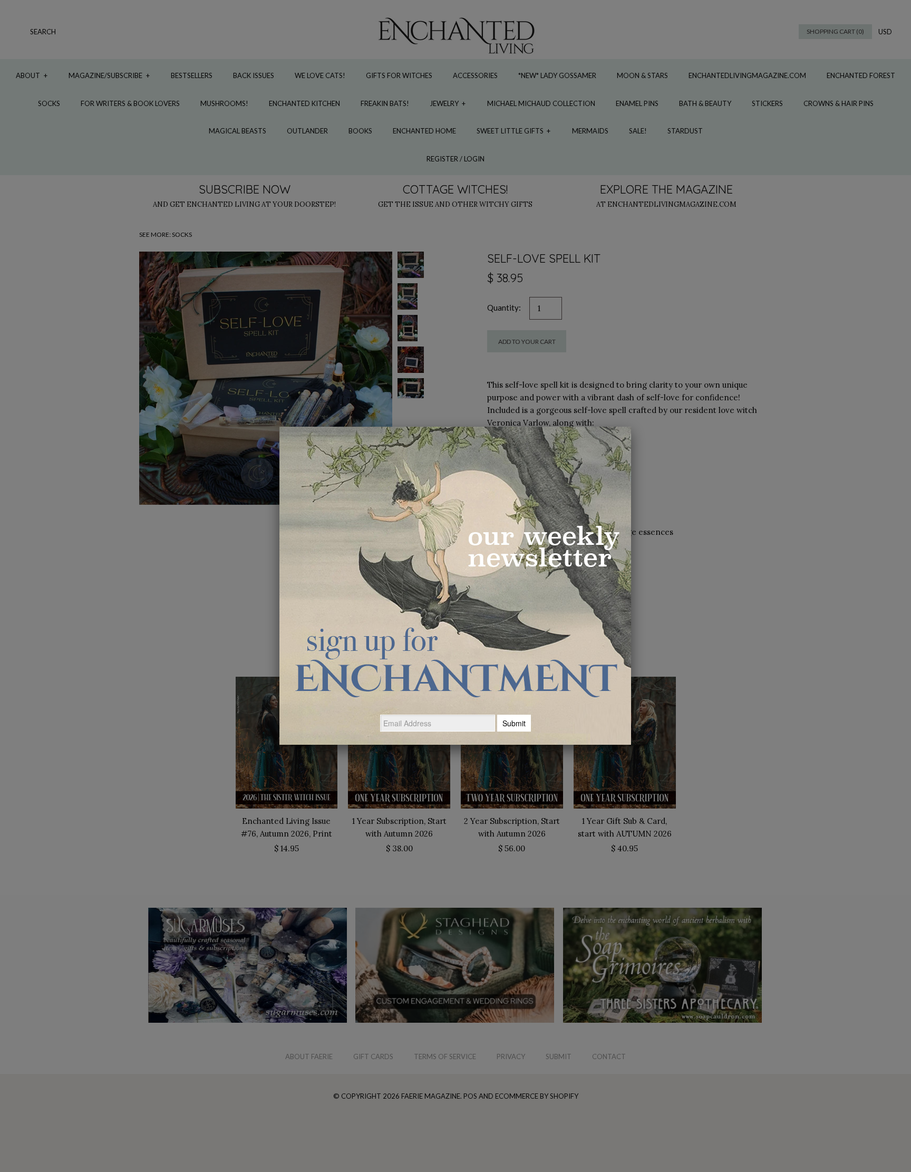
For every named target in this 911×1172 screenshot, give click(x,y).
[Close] (631, 426)
